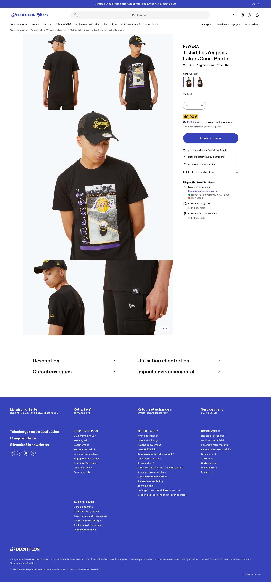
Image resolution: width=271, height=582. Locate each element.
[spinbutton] (194, 105)
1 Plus (164, 329)
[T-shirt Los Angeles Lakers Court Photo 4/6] (60, 297)
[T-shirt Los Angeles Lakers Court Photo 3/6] (98, 185)
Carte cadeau (251, 24)
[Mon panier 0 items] (257, 15)
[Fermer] (258, 3)
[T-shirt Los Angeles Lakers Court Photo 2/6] (60, 72)
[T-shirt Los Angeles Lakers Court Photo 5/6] (135, 297)
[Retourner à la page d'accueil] (29, 15)
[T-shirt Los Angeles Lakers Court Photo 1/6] (135, 72)
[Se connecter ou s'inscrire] (249, 15)
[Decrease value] (187, 105)
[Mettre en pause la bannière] (253, 3)
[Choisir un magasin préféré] (234, 15)
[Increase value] (202, 105)
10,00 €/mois (193, 122)
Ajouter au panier (211, 138)
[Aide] (242, 15)
